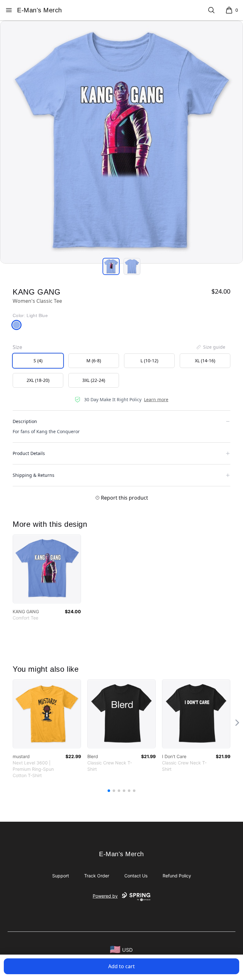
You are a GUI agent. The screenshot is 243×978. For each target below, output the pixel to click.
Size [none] (17, 347)
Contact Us (135, 875)
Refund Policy (177, 875)
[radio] (38, 360)
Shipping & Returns (33, 475)
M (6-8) (93, 361)
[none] (210, 347)
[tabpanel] (121, 142)
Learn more (156, 399)
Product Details (29, 453)
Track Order (96, 875)
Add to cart (121, 966)
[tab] (111, 266)
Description (25, 421)
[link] (47, 569)
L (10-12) (149, 361)
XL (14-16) (205, 361)
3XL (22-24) (93, 380)
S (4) (38, 361)
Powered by (105, 896)
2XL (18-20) (38, 380)
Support (60, 875)
